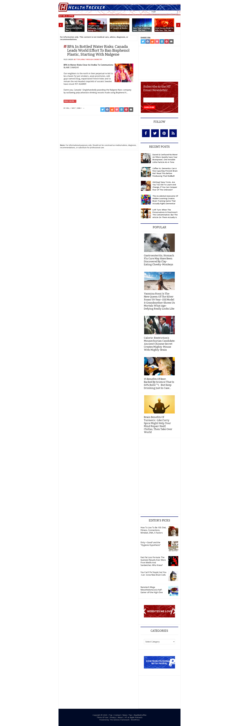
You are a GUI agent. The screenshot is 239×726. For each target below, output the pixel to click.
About (120, 717)
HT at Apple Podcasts (133, 717)
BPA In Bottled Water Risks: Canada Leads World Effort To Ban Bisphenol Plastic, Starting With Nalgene (98, 50)
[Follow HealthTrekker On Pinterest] (164, 133)
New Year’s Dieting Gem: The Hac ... (141, 29)
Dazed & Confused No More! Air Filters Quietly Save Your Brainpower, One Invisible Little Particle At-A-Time (165, 158)
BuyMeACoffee (140, 715)
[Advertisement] (98, 126)
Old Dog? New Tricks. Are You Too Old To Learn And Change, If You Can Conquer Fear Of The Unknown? (164, 186)
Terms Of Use (102, 717)
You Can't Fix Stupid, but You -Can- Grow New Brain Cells (153, 573)
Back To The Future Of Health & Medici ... (119, 28)
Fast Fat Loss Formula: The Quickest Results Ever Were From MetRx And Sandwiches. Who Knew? (153, 561)
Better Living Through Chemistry (88, 59)
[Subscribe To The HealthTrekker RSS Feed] (173, 133)
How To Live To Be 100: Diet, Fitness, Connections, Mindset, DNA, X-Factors (153, 530)
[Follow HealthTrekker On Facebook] (146, 133)
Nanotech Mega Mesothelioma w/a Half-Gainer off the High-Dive (152, 590)
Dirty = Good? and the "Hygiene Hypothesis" (151, 543)
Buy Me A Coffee (66, 16)
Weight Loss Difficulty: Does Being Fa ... (95, 28)
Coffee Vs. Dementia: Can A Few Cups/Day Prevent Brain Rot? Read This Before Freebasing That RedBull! (165, 172)
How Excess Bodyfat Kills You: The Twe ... (164, 29)
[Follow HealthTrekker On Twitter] (155, 133)
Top (110, 715)
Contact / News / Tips (123, 715)
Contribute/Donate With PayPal (159, 662)
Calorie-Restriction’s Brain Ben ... (74, 28)
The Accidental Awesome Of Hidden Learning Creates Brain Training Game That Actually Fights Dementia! (165, 200)
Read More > (70, 101)
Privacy (113, 717)
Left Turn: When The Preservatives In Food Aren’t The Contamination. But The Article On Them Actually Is (165, 213)
